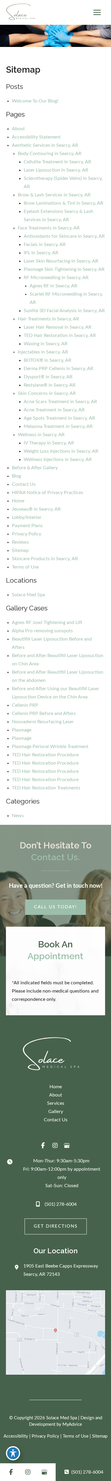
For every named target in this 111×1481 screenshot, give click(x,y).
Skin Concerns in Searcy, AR (47, 393)
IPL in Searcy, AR (41, 252)
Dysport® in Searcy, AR (48, 376)
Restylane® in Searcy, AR (49, 385)
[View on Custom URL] (55, 1332)
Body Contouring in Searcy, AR (49, 153)
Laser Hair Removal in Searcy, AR (57, 327)
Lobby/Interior (26, 517)
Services (55, 1103)
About (18, 128)
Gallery (55, 1111)
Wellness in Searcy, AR (41, 434)
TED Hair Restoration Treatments (46, 788)
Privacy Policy (26, 534)
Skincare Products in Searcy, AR (45, 558)
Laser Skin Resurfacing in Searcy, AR (61, 261)
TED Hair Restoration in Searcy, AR (60, 335)
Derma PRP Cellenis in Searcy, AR (58, 368)
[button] (55, 907)
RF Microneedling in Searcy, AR (56, 277)
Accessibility (16, 1436)
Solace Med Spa (28, 594)
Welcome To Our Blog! (35, 101)
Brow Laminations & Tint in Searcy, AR (63, 203)
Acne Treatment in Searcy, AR (54, 410)
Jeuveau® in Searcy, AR (36, 509)
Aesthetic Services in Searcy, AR (45, 145)
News (18, 815)
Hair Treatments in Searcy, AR (48, 319)
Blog (16, 476)
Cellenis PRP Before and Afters (44, 713)
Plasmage (21, 730)
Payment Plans (27, 525)
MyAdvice (72, 1424)
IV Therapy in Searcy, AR (49, 443)
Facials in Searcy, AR (45, 244)
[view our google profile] (67, 1145)
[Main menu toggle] (97, 12)
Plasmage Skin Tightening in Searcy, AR (64, 269)
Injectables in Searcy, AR (43, 352)
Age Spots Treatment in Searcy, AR (59, 418)
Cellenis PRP (25, 705)
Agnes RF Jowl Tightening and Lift (47, 622)
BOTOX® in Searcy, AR (47, 360)
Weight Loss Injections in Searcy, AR (61, 451)
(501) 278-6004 (61, 1204)
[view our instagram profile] (55, 1145)
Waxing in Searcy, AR (45, 343)
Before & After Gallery (35, 467)
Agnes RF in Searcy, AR (53, 286)
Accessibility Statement (36, 137)
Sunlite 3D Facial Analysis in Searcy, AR (64, 310)
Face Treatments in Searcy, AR (49, 228)
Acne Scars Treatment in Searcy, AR (60, 401)
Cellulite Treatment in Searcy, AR (57, 161)
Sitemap (20, 550)
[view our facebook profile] (43, 1145)
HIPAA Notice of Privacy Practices (47, 492)
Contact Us (24, 484)
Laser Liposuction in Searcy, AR (56, 170)
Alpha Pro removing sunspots (42, 630)
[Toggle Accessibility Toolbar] (13, 1453)
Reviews (20, 542)
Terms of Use (25, 567)
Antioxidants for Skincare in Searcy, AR (64, 236)
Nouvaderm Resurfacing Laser (43, 721)
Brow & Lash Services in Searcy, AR (54, 195)
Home (18, 500)
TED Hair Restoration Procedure (45, 754)
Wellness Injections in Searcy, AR (58, 459)
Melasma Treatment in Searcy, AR (58, 426)
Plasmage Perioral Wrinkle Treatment (50, 746)
